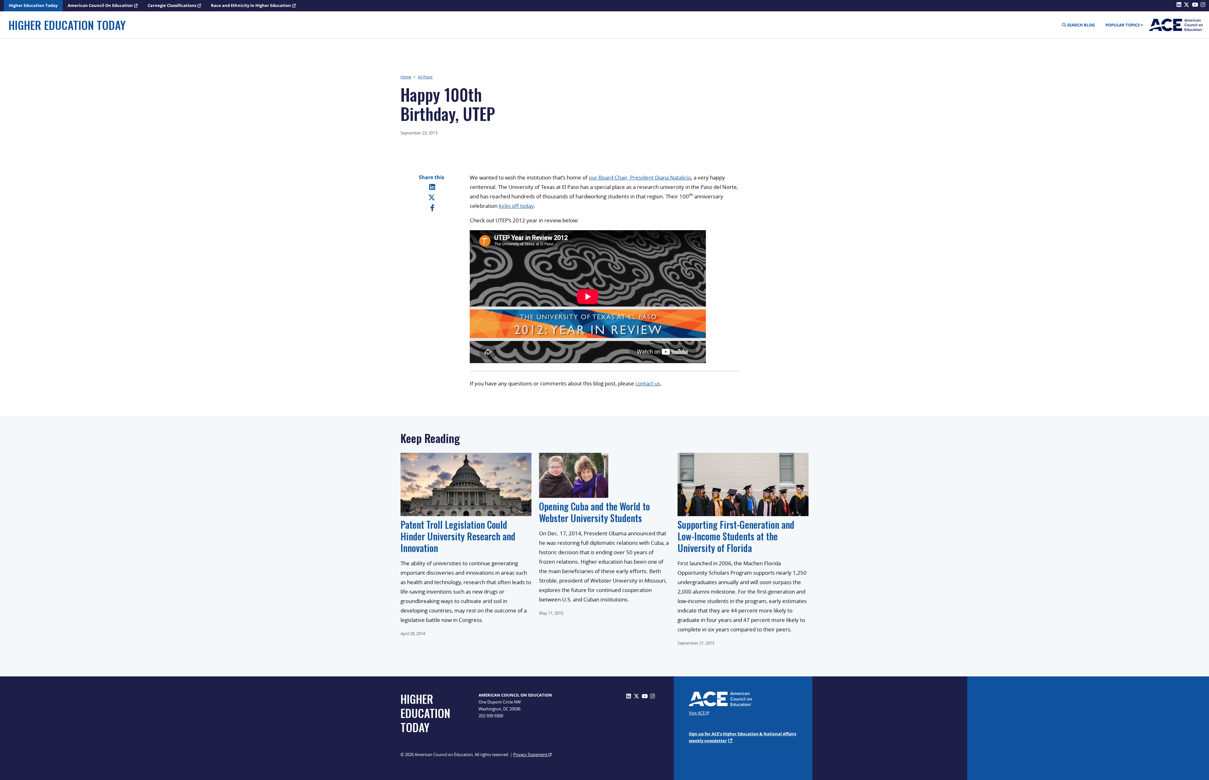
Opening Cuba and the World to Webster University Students (594, 512)
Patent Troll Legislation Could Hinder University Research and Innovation (457, 536)
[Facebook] (432, 207)
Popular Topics (1122, 25)
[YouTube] (645, 696)
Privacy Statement (530, 754)
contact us (647, 383)
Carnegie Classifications (172, 5)
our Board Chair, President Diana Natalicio (640, 177)
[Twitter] (431, 197)
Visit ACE (697, 713)
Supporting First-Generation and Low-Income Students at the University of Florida (736, 536)
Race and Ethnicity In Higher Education (251, 5)
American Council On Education (100, 5)
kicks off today (516, 205)
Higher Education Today (33, 5)
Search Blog (1080, 25)
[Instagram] (652, 696)
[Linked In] (432, 186)
